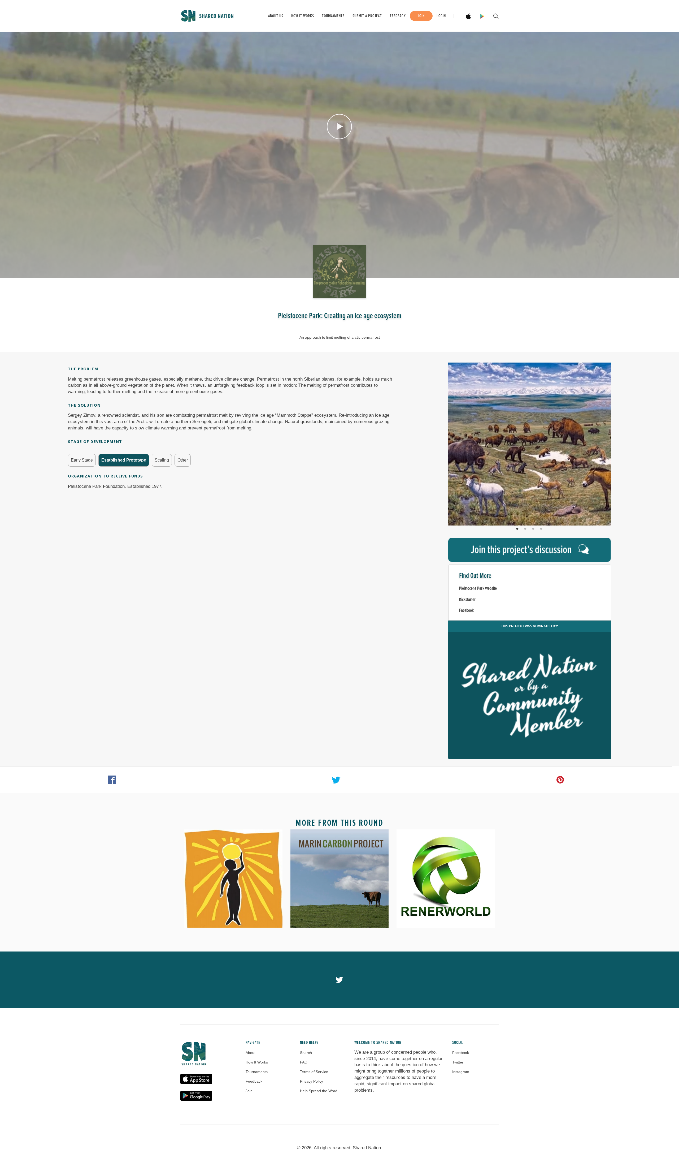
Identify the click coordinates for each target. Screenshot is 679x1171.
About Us (275, 16)
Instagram (460, 1072)
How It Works (257, 1062)
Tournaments (333, 16)
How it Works (302, 16)
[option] (529, 444)
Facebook (466, 611)
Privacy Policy (311, 1081)
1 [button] (517, 528)
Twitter (457, 1062)
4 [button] (541, 528)
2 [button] (525, 528)
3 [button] (533, 528)
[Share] (112, 779)
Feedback (398, 16)
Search (306, 1053)
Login (441, 16)
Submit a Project (367, 16)
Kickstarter (467, 600)
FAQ (303, 1062)
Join (421, 16)
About (250, 1053)
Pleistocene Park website (478, 589)
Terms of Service (314, 1072)
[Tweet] (336, 779)
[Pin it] (560, 779)
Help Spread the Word (318, 1091)
